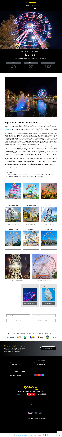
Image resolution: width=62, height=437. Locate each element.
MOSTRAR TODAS (48, 303)
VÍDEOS (19, 320)
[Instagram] (41, 375)
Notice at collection (21, 435)
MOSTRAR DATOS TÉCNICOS (13, 200)
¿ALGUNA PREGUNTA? (44, 320)
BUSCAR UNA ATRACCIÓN (44, 315)
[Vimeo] (43, 375)
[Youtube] (37, 375)
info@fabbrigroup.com (42, 364)
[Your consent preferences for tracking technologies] (59, 435)
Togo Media (44, 426)
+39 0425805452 (41, 363)
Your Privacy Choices (36, 435)
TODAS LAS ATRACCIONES (19, 315)
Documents (36, 418)
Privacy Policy (30, 418)
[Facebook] (35, 375)
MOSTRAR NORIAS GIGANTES (29, 303)
